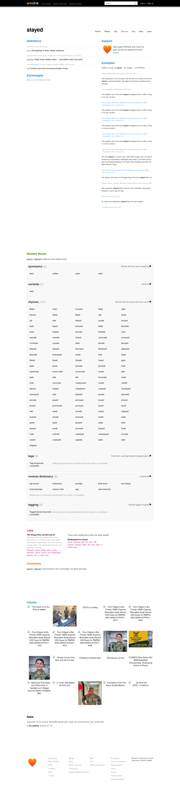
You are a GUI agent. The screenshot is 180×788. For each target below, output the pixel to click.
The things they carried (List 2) (41, 534)
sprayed (78, 422)
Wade (77, 314)
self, (89, 544)
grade (54, 365)
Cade (54, 309)
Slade (54, 314)
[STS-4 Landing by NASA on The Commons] (90, 606)
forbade (78, 360)
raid (31, 411)
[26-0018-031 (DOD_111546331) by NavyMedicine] (140, 683)
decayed (124, 343)
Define (98, 31)
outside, (54, 550)
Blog (71, 761)
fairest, (70, 542)
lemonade (102, 377)
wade (100, 439)
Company (52, 758)
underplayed (103, 434)
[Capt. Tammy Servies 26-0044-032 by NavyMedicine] (90, 696)
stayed (115, 52)
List (115, 31)
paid (54, 394)
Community (46, 3)
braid (32, 331)
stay (77, 489)
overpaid (102, 388)
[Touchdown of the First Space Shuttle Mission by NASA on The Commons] (115, 683)
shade (100, 416)
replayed (124, 411)
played (55, 399)
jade (123, 371)
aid (31, 320)
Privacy (113, 772)
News (71, 758)
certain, (38, 550)
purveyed (79, 405)
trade (32, 434)
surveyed (79, 428)
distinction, (31, 552)
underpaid (79, 434)
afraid (123, 314)
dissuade (33, 354)
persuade (125, 394)
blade (100, 326)
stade (100, 422)
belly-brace (103, 483)
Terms (113, 768)
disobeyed (102, 348)
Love (149, 31)
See (133, 31)
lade (54, 377)
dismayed (79, 348)
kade (32, 377)
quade (101, 405)
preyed (32, 405)
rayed (54, 411)
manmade (56, 382)
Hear (141, 31)
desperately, (56, 552)
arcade (101, 320)
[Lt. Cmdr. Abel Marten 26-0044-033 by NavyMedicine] (65, 683)
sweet (97, 544)
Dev (92, 758)
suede (55, 428)
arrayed (124, 320)
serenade (79, 416)
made (123, 377)
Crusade (78, 309)
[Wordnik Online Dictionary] (33, 3)
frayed (101, 360)
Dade (100, 309)
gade (123, 360)
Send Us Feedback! (118, 761)
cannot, (44, 552)
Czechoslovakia (36, 489)
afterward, (31, 550)
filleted (32, 360)
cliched (78, 337)
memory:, (71, 544)
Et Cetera (115, 758)
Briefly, (43, 550)
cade (123, 331)
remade (78, 411)
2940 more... (45, 555)
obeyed (33, 388)
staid (100, 273)
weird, (48, 550)
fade (100, 354)
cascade (33, 337)
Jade (123, 309)
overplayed (125, 388)
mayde (101, 382)
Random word (75, 3)
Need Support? (116, 765)
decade (101, 343)
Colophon (51, 768)
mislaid (124, 382)
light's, (85, 544)
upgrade (78, 439)
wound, (38, 552)
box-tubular (126, 483)
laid (76, 377)
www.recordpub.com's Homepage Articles (114, 89)
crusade (55, 343)
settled (55, 273)
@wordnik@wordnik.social (79, 772)
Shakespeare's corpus (78, 539)
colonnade (102, 337)
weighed (33, 445)
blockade (125, 326)
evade (78, 354)
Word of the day (60, 3)
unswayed (56, 439)
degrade (33, 348)
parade (101, 394)
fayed (123, 354)
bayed (55, 326)
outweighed (80, 388)
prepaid (124, 399)
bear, (91, 542)
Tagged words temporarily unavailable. (40, 513)
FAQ (50, 772)
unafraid (55, 434)
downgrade (57, 354)
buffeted (101, 331)
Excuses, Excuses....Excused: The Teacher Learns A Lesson (120, 183)
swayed (101, 428)
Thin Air (104, 196)
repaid (101, 411)
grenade (101, 365)
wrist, (49, 552)
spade (32, 422)
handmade (34, 371)
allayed (78, 320)
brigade (55, 331)
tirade (123, 428)
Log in (29, 259)
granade (78, 365)
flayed (54, 360)
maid (32, 382)
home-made (57, 371)
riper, (83, 542)
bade (32, 326)
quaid (123, 405)
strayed (33, 428)
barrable (78, 483)
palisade (78, 394)
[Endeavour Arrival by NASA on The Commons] (115, 657)
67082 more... (73, 547)
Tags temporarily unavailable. (36, 464)
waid (123, 439)
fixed (31, 273)
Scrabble (34, 725)
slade (123, 416)
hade (123, 365)
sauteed (33, 416)
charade (55, 337)
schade (55, 416)
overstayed (34, 394)
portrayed (79, 399)
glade (32, 365)
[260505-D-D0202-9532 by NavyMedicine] (90, 657)
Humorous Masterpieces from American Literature (117, 73)
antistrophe (57, 483)
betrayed (79, 326)
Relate (107, 31)
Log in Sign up (146, 3)
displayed (125, 348)
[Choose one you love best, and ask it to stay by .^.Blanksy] (65, 658)
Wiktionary (34, 64)
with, (93, 544)
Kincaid (33, 314)
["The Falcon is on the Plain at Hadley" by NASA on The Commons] (39, 607)
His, (87, 542)
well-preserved (104, 489)
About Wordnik (53, 761)
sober (77, 273)
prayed (101, 399)
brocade (78, 331)
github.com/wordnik (97, 765)
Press (50, 765)
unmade (124, 434)
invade (101, 371)
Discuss (124, 31)
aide (54, 320)
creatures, (77, 542)
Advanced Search (117, 779)
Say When (105, 207)
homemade (80, 371)
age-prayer (34, 483)
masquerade (80, 382)
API (91, 761)
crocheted (34, 343)
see (35, 555)
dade (77, 343)
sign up (38, 259)
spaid (54, 422)
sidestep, (30, 555)
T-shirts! (51, 775)
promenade (57, 405)
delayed (55, 348)
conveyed (125, 337)
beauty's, (78, 544)
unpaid (32, 439)
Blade (32, 309)
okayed (55, 388)
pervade (33, 399)
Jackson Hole (58, 489)
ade (99, 314)
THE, (95, 542)
